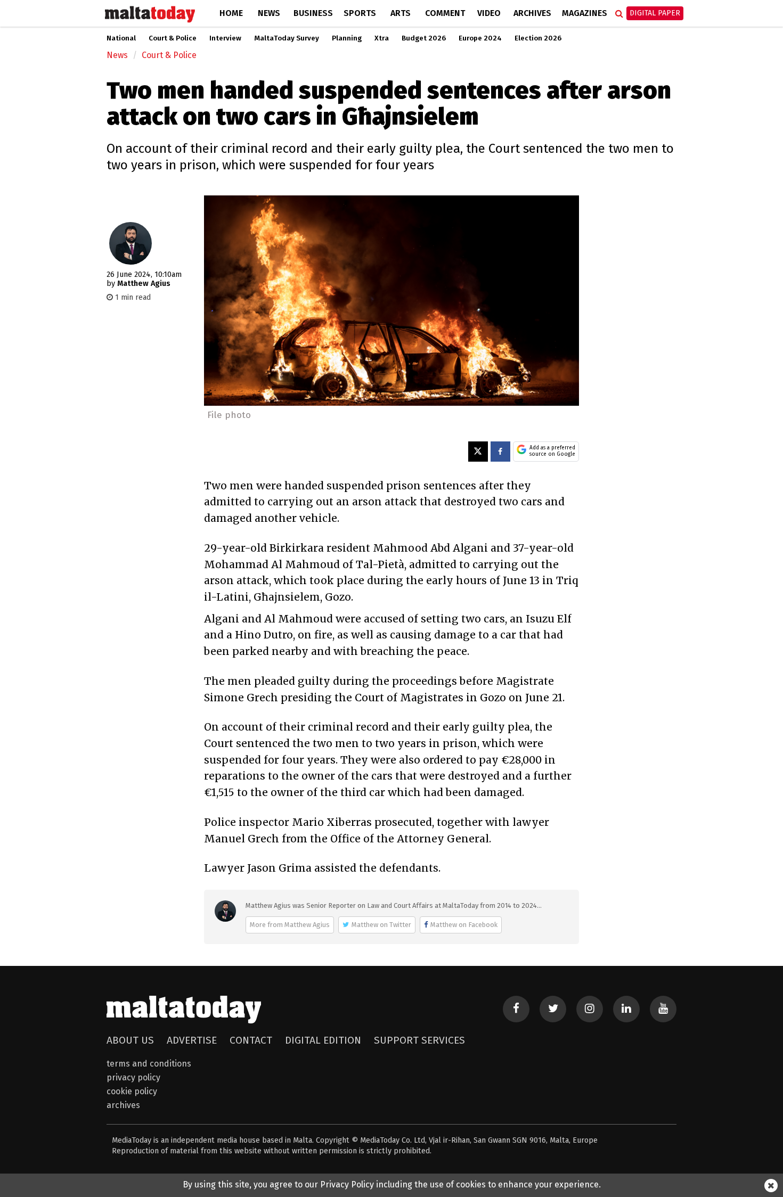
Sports (360, 13)
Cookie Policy (132, 1091)
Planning (347, 38)
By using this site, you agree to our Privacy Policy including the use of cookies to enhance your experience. (392, 1184)
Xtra (381, 38)
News (269, 13)
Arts (400, 13)
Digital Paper (655, 13)
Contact (251, 1040)
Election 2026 (538, 38)
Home (231, 13)
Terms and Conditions (149, 1064)
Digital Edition (323, 1040)
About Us (130, 1040)
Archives (532, 13)
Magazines (584, 13)
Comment (445, 13)
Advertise (192, 1040)
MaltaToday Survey (286, 38)
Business (313, 13)
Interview (225, 38)
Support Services (419, 1040)
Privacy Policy (133, 1077)
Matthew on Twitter (381, 925)
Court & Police (173, 38)
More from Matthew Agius (290, 925)
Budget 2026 (424, 38)
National (121, 38)
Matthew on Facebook (463, 925)
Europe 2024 (480, 38)
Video (489, 13)
